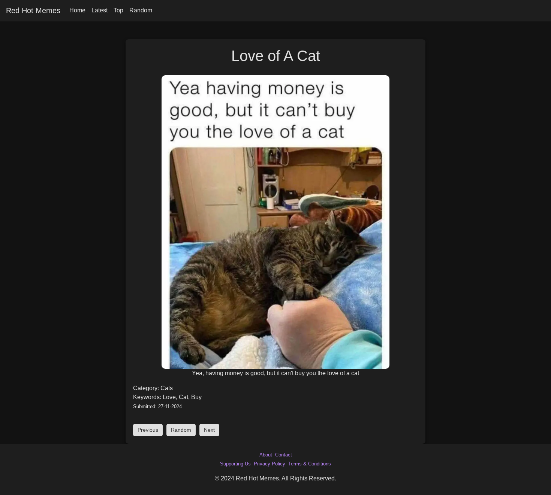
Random (140, 10)
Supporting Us (235, 464)
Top (118, 10)
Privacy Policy (269, 464)
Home (77, 10)
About (265, 455)
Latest (99, 10)
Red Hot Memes (33, 10)
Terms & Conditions (309, 464)
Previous (148, 430)
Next (209, 430)
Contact (283, 455)
